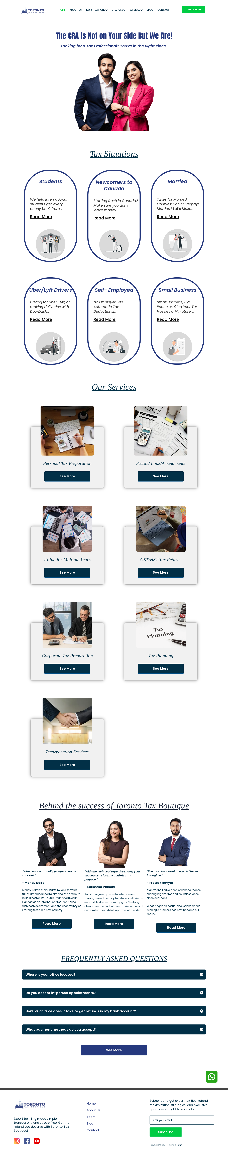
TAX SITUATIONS (95, 10)
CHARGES (117, 10)
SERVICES (135, 10)
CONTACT (163, 10)
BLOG (150, 10)
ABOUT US (76, 10)
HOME (62, 10)
